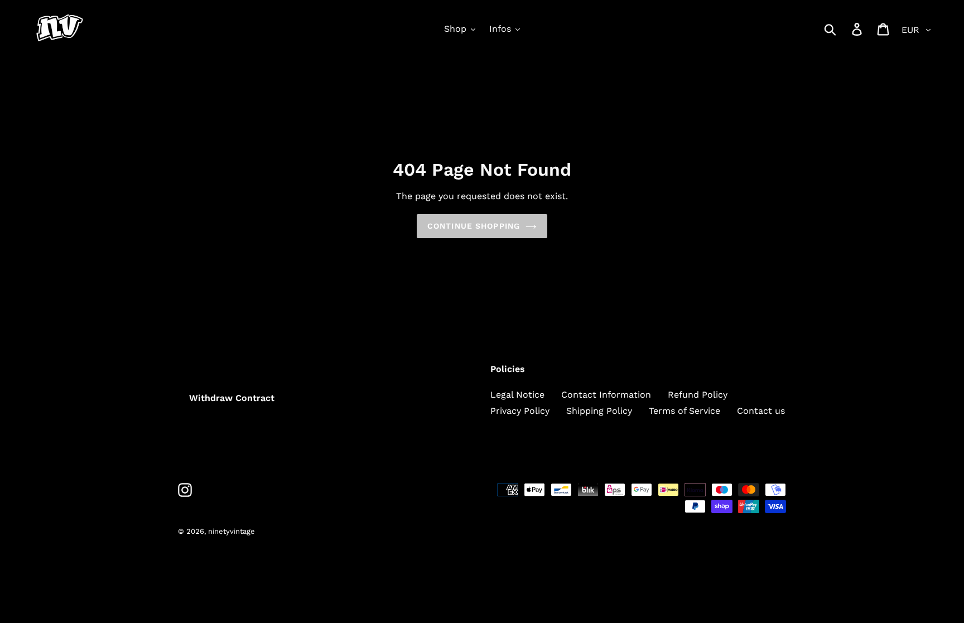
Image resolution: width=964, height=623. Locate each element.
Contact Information (606, 394)
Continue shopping (473, 225)
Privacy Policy (520, 410)
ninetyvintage (231, 531)
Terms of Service (684, 410)
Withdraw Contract (231, 398)
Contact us (761, 410)
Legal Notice (517, 394)
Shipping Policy (599, 410)
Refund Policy (697, 394)
